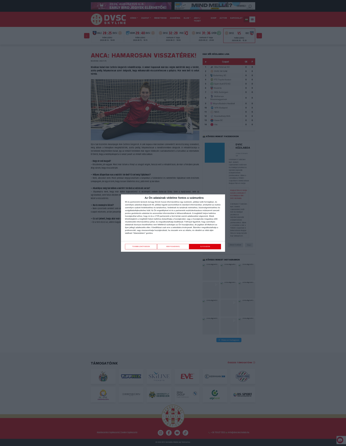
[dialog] (173, 223)
